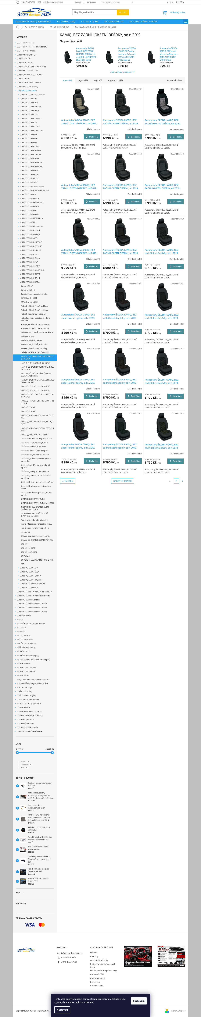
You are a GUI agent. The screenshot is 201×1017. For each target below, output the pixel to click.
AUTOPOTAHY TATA (29, 567)
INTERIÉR (21, 631)
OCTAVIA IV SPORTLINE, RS (33, 499)
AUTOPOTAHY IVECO (29, 178)
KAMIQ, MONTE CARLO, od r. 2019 (35, 362)
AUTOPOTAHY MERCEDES (31, 218)
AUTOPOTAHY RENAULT (30, 250)
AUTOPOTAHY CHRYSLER (31, 166)
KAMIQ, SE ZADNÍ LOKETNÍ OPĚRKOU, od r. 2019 (37, 368)
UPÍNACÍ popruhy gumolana (29, 703)
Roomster (25, 532)
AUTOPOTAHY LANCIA (29, 198)
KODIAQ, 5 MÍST (28, 407)
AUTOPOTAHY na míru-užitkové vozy (33, 595)
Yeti (22, 563)
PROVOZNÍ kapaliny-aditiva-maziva (32, 683)
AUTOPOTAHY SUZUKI (30, 278)
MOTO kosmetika (25, 639)
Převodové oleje (24, 687)
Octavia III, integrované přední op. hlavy (36, 487)
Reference (95, 982)
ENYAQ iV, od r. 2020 (29, 302)
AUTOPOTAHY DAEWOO (30, 118)
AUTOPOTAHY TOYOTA (30, 575)
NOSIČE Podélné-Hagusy (28, 655)
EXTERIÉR (21, 627)
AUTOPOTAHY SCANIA (30, 258)
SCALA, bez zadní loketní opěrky (35, 536)
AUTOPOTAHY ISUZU (29, 174)
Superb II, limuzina (29, 551)
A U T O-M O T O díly (26, 50)
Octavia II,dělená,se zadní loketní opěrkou (36, 477)
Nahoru (69, 481)
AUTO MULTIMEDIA (25, 62)
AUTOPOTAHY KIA (28, 194)
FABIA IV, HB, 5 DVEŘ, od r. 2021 (34, 344)
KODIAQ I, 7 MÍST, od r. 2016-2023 (35, 390)
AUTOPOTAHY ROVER (29, 254)
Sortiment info (96, 985)
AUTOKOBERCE (24, 78)
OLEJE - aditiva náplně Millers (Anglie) (33, 659)
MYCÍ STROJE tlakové (26, 643)
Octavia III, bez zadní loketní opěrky (37, 482)
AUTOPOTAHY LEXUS (29, 206)
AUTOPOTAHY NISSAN (30, 230)
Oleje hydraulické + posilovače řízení (33, 679)
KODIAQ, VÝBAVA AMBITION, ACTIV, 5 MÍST (37, 416)
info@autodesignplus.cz (72, 953)
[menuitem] (33, 21)
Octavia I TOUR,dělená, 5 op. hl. (35, 442)
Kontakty (91, 2)
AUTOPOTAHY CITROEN (30, 106)
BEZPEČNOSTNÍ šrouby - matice (31, 623)
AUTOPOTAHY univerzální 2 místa (32, 607)
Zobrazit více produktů (121, 72)
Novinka (26, 764)
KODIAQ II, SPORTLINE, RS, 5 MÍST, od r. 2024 (37, 402)
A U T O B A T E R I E (26, 42)
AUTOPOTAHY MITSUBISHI (31, 226)
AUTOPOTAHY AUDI (28, 98)
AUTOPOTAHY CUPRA (29, 110)
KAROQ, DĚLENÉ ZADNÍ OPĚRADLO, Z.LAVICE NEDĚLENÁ (36, 374)
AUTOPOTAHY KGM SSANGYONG (34, 190)
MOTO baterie (23, 635)
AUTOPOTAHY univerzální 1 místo (32, 603)
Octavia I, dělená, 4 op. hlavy (33, 446)
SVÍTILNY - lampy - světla (28, 699)
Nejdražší (98, 80)
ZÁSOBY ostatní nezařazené (29, 731)
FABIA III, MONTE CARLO (31, 340)
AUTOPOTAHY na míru (27, 90)
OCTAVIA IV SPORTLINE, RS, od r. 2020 (37, 503)
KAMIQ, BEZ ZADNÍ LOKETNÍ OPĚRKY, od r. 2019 (37, 357)
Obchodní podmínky (111, 2)
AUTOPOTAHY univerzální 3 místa (32, 611)
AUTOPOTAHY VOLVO (29, 587)
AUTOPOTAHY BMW (29, 102)
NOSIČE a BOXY (24, 651)
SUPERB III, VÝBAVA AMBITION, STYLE (37, 560)
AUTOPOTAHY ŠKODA (30, 282)
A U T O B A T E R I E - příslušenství (32, 46)
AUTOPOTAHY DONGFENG (31, 130)
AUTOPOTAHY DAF (28, 122)
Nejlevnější (83, 80)
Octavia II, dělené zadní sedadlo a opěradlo (36, 460)
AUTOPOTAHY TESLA (29, 571)
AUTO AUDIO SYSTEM (26, 54)
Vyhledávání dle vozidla (27, 727)
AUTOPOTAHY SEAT (29, 262)
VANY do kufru (23, 707)
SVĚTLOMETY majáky (26, 695)
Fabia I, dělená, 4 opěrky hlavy (34, 306)
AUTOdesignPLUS (69, 962)
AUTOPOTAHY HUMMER (30, 150)
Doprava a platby (97, 978)
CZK (169, 2)
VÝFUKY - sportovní (25, 719)
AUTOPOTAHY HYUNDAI (30, 154)
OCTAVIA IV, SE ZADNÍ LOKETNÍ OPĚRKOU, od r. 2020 (34, 515)
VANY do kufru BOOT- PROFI (29, 711)
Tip (24, 767)
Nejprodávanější (115, 80)
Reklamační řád (97, 974)
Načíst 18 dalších (122, 481)
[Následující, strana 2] (176, 481)
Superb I (25, 543)
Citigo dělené (27, 286)
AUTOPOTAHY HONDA (30, 146)
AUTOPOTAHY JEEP (29, 182)
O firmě (78, 2)
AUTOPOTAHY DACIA (29, 114)
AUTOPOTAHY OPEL (29, 238)
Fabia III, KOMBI (28, 336)
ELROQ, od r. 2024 (29, 298)
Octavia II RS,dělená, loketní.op (35, 454)
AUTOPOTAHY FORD (29, 138)
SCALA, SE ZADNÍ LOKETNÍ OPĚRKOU (37, 540)
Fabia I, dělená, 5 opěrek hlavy (34, 310)
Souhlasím (139, 1001)
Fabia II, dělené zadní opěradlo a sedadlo (35, 319)
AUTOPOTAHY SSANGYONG (32, 270)
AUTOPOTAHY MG (28, 222)
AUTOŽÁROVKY (24, 615)
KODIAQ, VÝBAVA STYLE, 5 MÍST (35, 434)
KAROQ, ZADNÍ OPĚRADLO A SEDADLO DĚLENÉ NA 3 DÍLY (37, 381)
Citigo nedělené (28, 290)
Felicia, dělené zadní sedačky (34, 348)
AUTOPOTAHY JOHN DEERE (32, 186)
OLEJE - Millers (23, 663)
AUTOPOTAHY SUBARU (30, 274)
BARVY (20, 619)
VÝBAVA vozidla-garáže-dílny (30, 715)
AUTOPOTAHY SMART (30, 266)
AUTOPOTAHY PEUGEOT (31, 242)
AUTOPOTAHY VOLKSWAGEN (33, 583)
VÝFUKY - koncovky (25, 723)
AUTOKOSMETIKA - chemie (29, 82)
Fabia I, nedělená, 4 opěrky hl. (34, 314)
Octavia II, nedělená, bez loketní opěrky (35, 466)
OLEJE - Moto (23, 675)
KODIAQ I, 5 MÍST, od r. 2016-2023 (35, 386)
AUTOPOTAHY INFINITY (30, 170)
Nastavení (62, 1009)
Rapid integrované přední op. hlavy (36, 523)
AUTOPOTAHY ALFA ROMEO (32, 94)
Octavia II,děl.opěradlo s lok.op (35, 471)
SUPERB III (25, 555)
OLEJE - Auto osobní (26, 671)
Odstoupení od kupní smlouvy (103, 970)
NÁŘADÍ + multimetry (26, 647)
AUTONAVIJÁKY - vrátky (27, 86)
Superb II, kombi (28, 547)
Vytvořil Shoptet (178, 1010)
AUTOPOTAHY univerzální (28, 599)
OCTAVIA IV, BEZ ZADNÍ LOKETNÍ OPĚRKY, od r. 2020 (35, 508)
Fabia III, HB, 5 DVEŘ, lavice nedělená (37, 332)
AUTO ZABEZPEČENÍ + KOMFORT (31, 66)
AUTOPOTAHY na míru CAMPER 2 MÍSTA (34, 591)
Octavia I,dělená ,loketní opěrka (35, 450)
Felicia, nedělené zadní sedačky (35, 352)
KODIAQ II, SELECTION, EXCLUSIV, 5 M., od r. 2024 (37, 395)
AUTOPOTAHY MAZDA (30, 214)
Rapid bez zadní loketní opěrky (35, 520)
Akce (25, 761)
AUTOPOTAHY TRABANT (31, 579)
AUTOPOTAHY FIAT (28, 134)
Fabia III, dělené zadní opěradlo (35, 328)
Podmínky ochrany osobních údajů (102, 965)
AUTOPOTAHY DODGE (30, 126)
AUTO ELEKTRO (24, 58)
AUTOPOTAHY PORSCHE (31, 246)
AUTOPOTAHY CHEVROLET (32, 162)
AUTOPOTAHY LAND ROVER (32, 202)
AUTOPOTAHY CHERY (29, 158)
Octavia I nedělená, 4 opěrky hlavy (36, 438)
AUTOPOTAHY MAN (28, 210)
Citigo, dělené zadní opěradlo (34, 294)
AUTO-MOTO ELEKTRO (27, 70)
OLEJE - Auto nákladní (26, 667)
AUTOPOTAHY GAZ (28, 142)
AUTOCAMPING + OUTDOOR (29, 74)
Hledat (122, 12)
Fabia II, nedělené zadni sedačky (35, 324)
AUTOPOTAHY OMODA (30, 234)
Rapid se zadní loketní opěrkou (35, 528)
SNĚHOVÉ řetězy (24, 691)
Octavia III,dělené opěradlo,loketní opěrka (36, 494)
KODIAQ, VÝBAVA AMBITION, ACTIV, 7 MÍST (37, 423)
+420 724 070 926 (68, 957)
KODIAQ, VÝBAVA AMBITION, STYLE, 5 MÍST (37, 429)
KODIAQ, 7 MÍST (28, 411)
